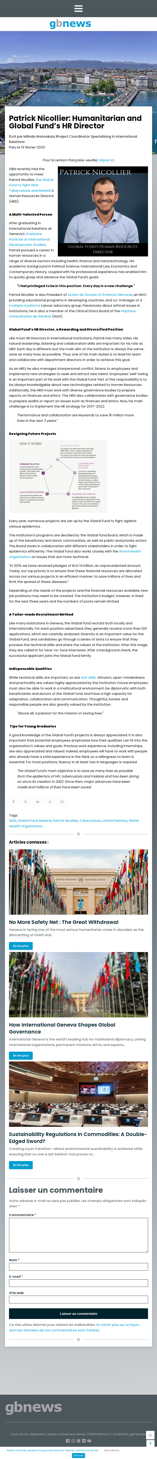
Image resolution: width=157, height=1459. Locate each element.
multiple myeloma (25, 305)
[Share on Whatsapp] (50, 801)
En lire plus (21, 946)
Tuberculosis (90, 820)
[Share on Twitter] (25, 801)
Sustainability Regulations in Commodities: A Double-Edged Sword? (78, 1138)
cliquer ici (106, 160)
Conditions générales (129, 1434)
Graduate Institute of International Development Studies (29, 239)
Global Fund (28, 820)
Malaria (45, 820)
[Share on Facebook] (13, 801)
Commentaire (22, 1215)
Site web (16, 1293)
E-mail (16, 1276)
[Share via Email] (62, 801)
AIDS (12, 820)
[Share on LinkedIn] (37, 801)
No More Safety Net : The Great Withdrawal (63, 922)
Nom (14, 1260)
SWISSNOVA (98, 1434)
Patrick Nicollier (65, 820)
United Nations (115, 820)
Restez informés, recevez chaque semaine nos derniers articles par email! (52, 1450)
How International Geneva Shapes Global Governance (62, 1028)
